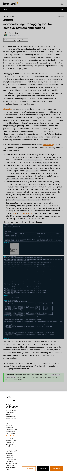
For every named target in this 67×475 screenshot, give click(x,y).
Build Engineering (9, 40)
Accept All (56, 468)
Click (14, 213)
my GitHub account (43, 377)
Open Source (22, 40)
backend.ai (7, 0)
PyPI (33, 375)
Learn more (10, 435)
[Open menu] (62, 3)
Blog (5, 9)
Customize (29, 468)
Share (60, 16)
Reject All (43, 468)
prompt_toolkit (27, 213)
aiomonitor (7, 109)
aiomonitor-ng (48, 145)
